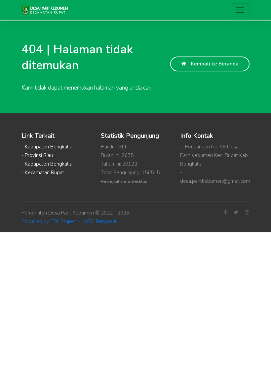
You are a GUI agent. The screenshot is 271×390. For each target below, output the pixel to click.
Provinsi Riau (39, 155)
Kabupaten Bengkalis (48, 146)
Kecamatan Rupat (44, 172)
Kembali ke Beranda (214, 63)
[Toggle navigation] (240, 10)
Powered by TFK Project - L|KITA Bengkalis (69, 221)
